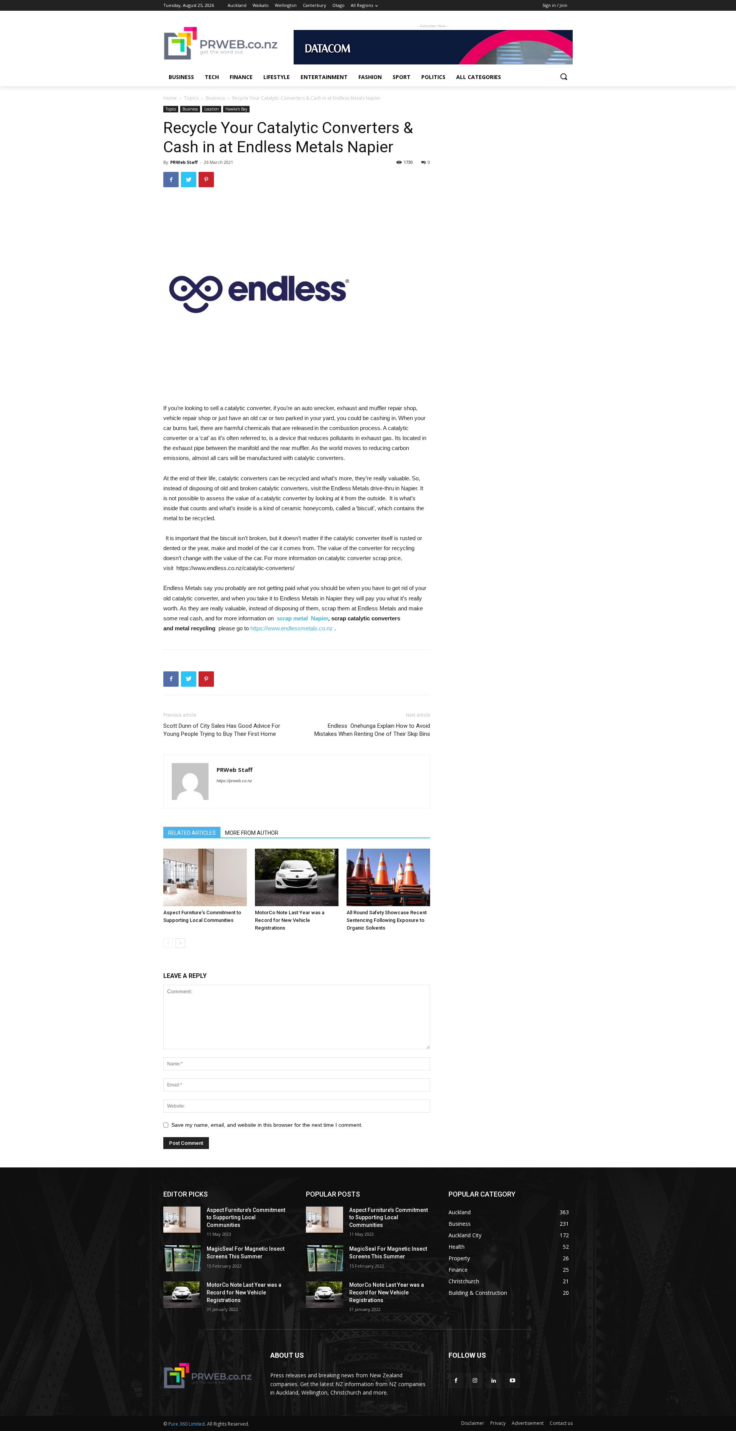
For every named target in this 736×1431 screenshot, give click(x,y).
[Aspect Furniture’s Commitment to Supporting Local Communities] (205, 877)
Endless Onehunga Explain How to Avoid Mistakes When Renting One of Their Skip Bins (372, 729)
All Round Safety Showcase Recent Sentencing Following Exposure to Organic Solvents (387, 920)
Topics (191, 98)
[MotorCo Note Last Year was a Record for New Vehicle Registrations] (296, 877)
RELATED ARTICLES (192, 833)
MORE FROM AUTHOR (251, 833)
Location (211, 109)
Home (170, 98)
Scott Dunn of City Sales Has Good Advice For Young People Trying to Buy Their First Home (221, 729)
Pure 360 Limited (186, 1424)
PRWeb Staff (184, 162)
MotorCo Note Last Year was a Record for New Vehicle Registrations (289, 920)
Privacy (498, 1423)
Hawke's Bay (236, 109)
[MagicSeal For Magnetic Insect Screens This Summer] (181, 1258)
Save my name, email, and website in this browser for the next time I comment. (267, 1125)
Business (215, 98)
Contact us (561, 1423)
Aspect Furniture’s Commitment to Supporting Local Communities (246, 1217)
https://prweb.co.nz (234, 780)
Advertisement (528, 1423)
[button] (563, 77)
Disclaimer (472, 1423)
